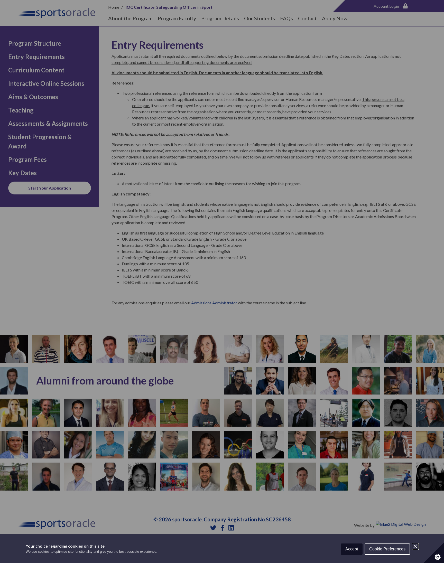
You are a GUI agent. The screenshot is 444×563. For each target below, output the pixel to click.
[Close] (415, 546)
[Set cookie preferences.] (433, 552)
